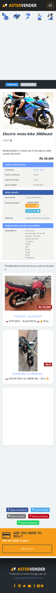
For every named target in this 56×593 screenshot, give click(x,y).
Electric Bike (38, 169)
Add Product (27, 548)
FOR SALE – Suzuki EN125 (28, 316)
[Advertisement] (28, 51)
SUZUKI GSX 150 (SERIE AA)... (28, 373)
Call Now (30, 205)
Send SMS (31, 210)
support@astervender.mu (28, 577)
